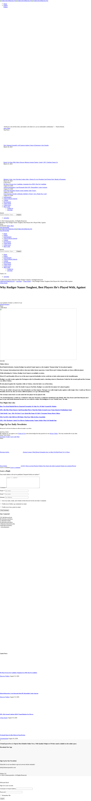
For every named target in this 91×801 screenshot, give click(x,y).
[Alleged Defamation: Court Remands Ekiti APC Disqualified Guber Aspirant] (6, 690)
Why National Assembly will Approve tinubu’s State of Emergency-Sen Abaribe (26, 145)
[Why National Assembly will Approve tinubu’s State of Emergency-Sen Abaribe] (10, 143)
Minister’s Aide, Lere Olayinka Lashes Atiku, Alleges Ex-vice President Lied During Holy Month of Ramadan (35, 179)
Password (2, 792)
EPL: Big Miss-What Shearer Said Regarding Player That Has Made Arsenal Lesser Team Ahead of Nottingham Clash (36, 410)
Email (2, 494)
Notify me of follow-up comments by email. (14, 504)
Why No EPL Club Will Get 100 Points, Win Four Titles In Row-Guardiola (22, 417)
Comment (3, 487)
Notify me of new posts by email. (11, 507)
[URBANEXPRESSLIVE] (24, 1)
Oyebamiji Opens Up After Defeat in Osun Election (12, 735)
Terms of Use (22, 433)
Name (2, 490)
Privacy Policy (54, 433)
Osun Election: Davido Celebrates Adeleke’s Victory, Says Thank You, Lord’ (25, 194)
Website (2, 497)
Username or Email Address (8, 788)
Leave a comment (15, 467)
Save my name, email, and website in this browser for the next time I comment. (24, 500)
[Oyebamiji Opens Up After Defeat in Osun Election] (6, 731)
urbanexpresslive (4, 304)
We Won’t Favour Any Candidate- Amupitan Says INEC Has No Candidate (25, 184)
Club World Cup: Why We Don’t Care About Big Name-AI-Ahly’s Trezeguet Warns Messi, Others (30, 413)
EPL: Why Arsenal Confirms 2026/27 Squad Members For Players (16, 714)
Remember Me (6, 795)
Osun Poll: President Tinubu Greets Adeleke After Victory (20, 190)
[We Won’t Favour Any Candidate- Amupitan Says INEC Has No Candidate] (6, 669)
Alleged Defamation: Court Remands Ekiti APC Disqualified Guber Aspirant (25, 187)
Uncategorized (4, 738)
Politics (6, 7)
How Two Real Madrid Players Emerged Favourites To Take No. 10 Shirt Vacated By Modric (28, 406)
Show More (10, 226)
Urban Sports (3, 283)
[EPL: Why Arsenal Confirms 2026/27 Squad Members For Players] (6, 711)
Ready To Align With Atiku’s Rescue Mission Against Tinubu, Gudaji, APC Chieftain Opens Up (31, 162)
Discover (2, 676)
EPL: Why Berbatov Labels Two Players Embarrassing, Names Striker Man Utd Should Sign (28, 420)
